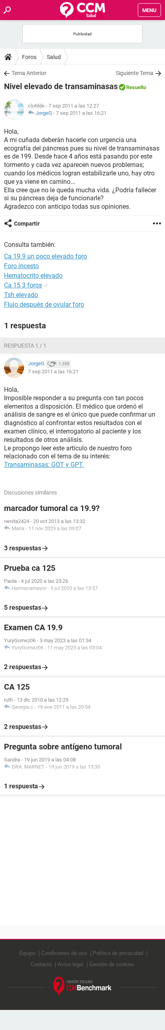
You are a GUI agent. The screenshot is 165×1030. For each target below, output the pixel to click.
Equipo (27, 953)
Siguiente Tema (134, 73)
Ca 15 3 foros (23, 285)
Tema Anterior (29, 73)
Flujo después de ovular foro (44, 304)
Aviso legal (70, 964)
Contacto (41, 964)
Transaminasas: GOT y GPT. (44, 464)
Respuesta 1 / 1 (25, 345)
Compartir (27, 223)
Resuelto (136, 87)
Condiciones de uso (64, 953)
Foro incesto (21, 266)
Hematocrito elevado (33, 275)
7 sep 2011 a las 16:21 (81, 113)
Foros (29, 57)
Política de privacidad (118, 953)
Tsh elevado (21, 295)
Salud (54, 57)
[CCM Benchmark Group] (82, 986)
